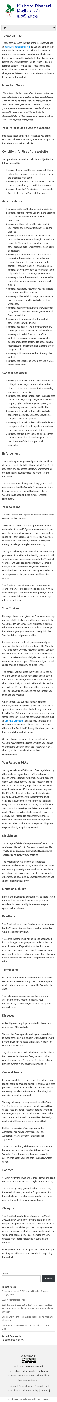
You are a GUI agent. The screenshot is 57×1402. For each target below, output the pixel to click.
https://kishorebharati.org (17, 46)
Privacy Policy (25, 1386)
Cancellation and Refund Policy (23, 1390)
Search (5, 1273)
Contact (45, 1390)
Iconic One (13, 1399)
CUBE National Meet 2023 (13, 1300)
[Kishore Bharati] (28, 19)
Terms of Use (41, 1386)
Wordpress (43, 1399)
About (13, 1386)
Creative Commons (13, 721)
